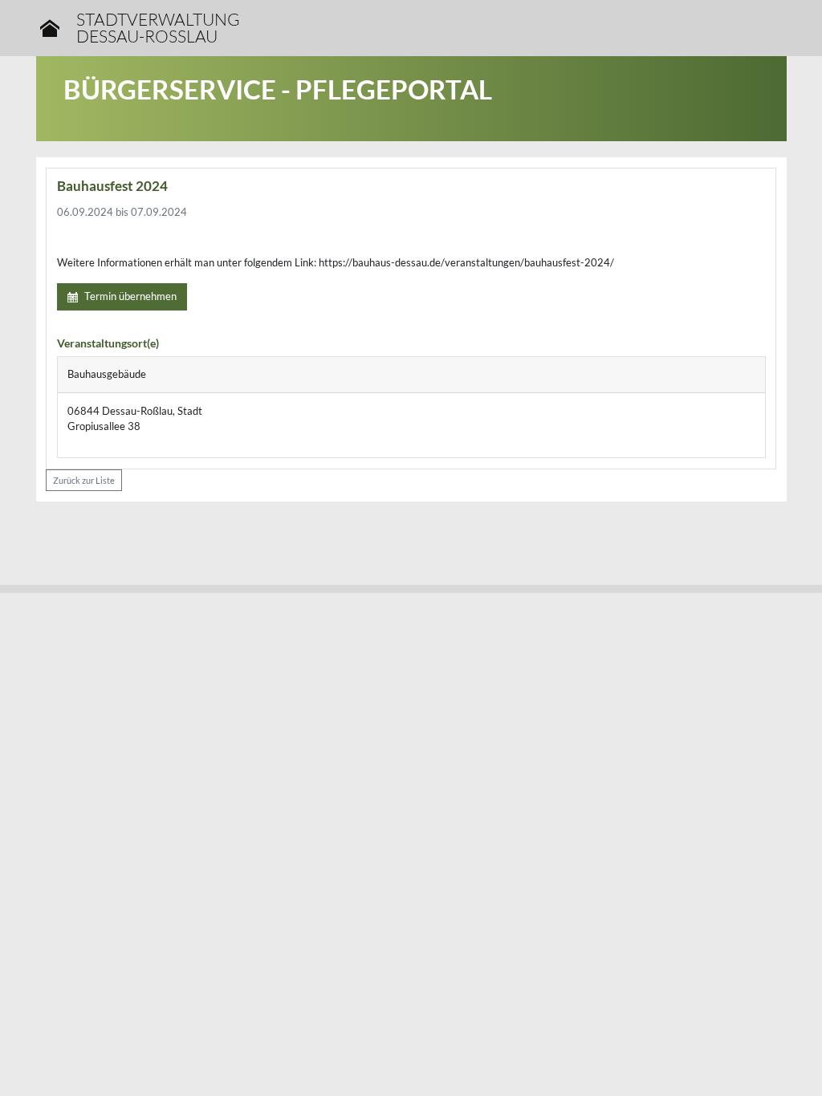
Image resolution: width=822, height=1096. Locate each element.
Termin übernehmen (130, 296)
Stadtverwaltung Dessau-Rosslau (158, 28)
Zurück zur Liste (84, 480)
